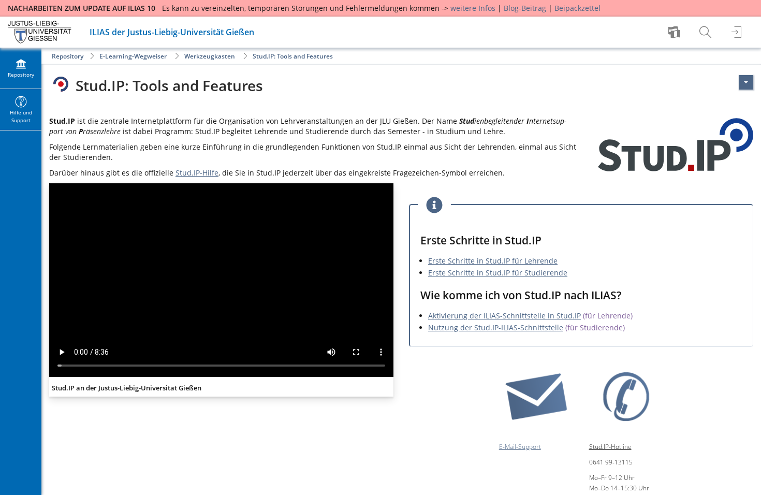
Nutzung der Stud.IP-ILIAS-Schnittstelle (495, 327)
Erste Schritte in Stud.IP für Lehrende (493, 261)
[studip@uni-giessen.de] (536, 396)
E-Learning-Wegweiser (133, 56)
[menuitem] (675, 32)
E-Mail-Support (520, 446)
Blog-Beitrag (525, 8)
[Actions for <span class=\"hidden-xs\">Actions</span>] (746, 82)
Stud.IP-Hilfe (196, 173)
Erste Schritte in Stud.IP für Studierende (497, 273)
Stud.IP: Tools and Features (293, 56)
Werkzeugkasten (209, 56)
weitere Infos (472, 8)
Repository (67, 56)
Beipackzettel (577, 8)
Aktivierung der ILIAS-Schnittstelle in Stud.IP (504, 316)
